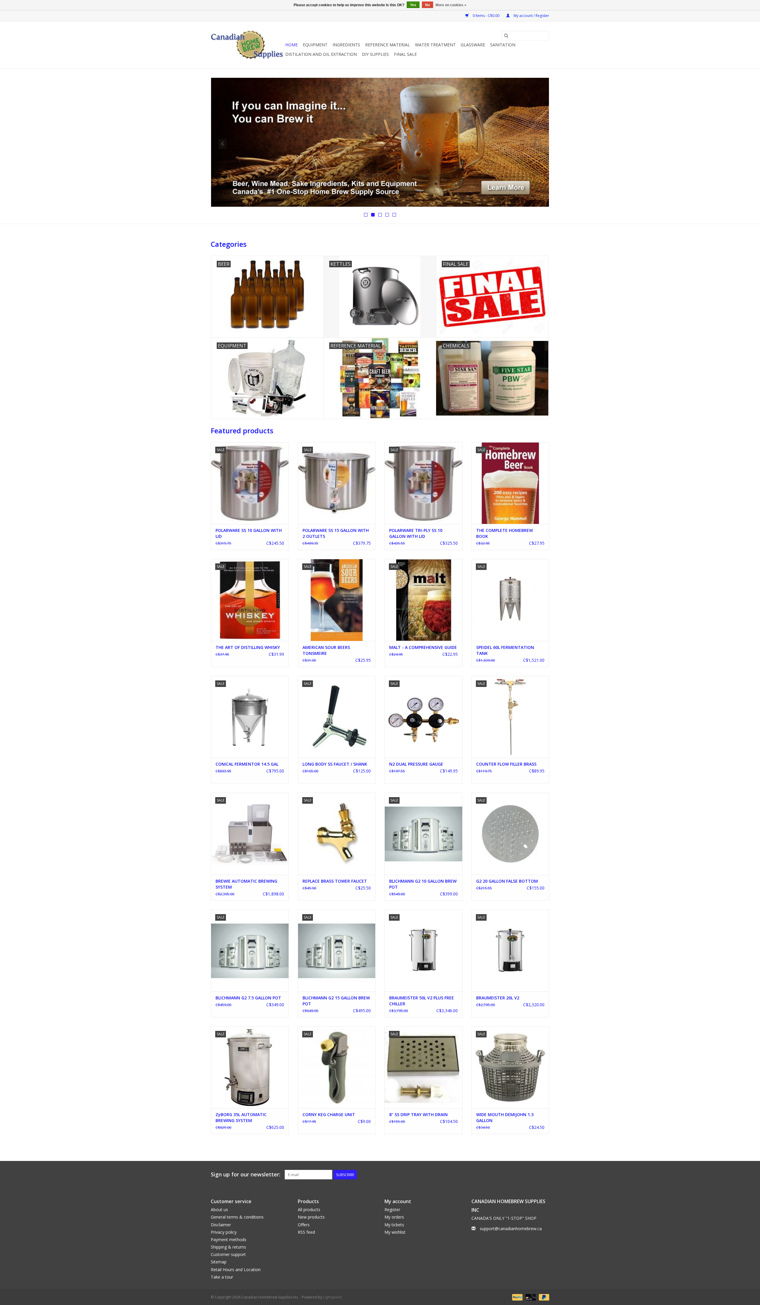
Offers (304, 1224)
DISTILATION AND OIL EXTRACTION (321, 54)
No (427, 5)
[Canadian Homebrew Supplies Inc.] (247, 44)
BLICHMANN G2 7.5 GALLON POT (248, 998)
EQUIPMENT (315, 45)
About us (219, 1209)
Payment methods (228, 1239)
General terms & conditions (237, 1217)
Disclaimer (221, 1224)
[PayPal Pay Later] (543, 1296)
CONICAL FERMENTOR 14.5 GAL (247, 764)
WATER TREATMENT (435, 45)
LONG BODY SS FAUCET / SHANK (335, 764)
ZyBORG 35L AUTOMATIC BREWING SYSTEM (241, 1117)
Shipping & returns (228, 1247)
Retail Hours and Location (236, 1269)
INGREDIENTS (346, 45)
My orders (394, 1217)
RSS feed (306, 1232)
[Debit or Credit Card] (530, 1296)
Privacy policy (224, 1232)
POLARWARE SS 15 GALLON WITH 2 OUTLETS (336, 533)
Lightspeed (332, 1297)
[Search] (506, 35)
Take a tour (222, 1277)
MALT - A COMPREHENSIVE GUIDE (423, 647)
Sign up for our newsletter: (245, 1174)
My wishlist (395, 1232)
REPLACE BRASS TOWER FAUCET (335, 881)
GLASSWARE (473, 45)
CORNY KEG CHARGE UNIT (329, 1114)
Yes (413, 5)
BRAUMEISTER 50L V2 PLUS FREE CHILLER (421, 1001)
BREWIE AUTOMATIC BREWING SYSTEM (246, 884)
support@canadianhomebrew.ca (511, 1228)
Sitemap (219, 1262)
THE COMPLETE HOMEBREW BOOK (504, 533)
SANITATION (502, 45)
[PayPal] (516, 1296)
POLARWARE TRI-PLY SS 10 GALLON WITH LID (415, 533)
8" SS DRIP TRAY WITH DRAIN (418, 1114)
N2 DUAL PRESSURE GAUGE (416, 764)
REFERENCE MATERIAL (387, 45)
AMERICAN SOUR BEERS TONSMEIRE (326, 650)
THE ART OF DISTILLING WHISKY (248, 647)
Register (392, 1209)
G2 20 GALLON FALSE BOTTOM (507, 881)
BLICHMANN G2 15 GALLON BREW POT (336, 1001)
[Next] (537, 144)
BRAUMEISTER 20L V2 (497, 998)
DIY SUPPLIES (375, 54)
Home (291, 45)
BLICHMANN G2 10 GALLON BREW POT (423, 884)
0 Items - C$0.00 (486, 15)
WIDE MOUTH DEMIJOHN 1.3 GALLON (504, 1117)
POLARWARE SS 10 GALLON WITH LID (249, 533)
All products (309, 1209)
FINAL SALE (405, 54)
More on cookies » (451, 5)
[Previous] (222, 144)
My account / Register (531, 15)
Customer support (228, 1254)
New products (311, 1217)
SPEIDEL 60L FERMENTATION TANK (505, 650)
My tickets (394, 1224)
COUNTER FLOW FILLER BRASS (506, 764)
